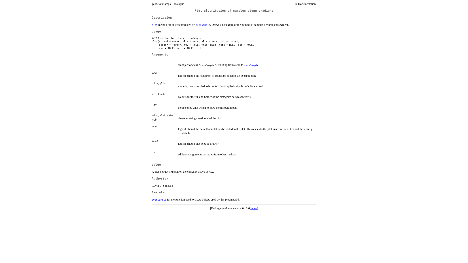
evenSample (203, 25)
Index (253, 208)
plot (155, 25)
